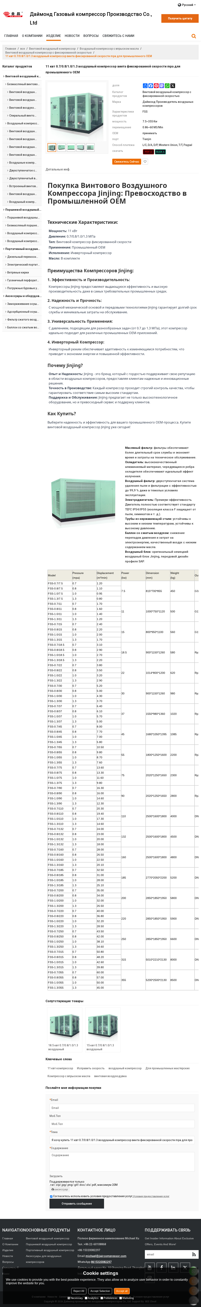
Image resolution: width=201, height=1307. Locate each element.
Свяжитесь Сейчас (126, 161)
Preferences (110, 1298)
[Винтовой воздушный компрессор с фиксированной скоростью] (148, 151)
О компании (32, 36)
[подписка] (194, 1254)
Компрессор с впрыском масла (69, 1076)
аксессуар (61, 1189)
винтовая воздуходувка (110, 1076)
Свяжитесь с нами (118, 36)
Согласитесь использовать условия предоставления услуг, (111, 1196)
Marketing (128, 1298)
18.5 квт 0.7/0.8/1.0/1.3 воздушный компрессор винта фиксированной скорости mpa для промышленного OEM (63, 1047)
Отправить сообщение (77, 1203)
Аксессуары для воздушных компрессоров (43, 1258)
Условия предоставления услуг (151, 1196)
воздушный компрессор (125, 1068)
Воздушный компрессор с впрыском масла (109, 48)
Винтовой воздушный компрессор (52, 48)
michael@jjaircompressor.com (106, 1256)
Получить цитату (180, 18)
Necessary (77, 1298)
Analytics (93, 1298)
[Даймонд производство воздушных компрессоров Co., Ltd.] (13, 14)
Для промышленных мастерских (167, 1068)
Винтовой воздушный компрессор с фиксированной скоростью (48, 52)
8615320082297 (101, 1261)
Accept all (122, 1291)
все (22, 48)
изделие (53, 36)
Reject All (78, 1291)
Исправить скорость (91, 1068)
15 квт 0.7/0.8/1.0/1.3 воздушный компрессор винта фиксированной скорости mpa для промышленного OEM (101, 1047)
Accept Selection (100, 1291)
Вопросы (91, 36)
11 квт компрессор (60, 1068)
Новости (72, 36)
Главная (11, 36)
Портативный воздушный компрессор (50, 1250)
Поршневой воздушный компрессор (49, 1244)
